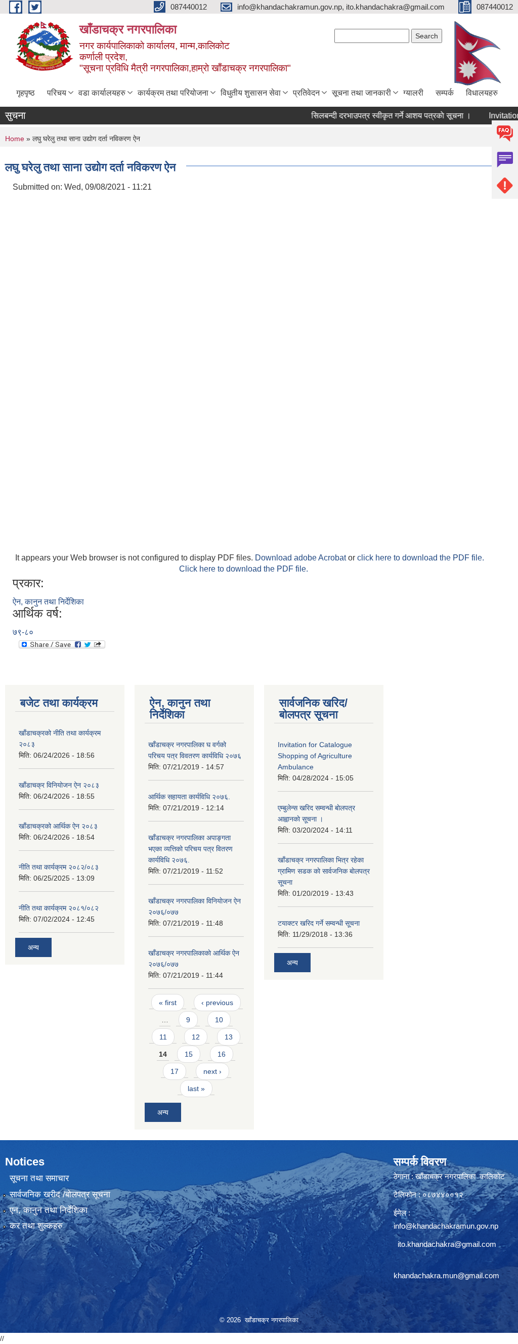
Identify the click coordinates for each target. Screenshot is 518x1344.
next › (212, 1071)
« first (168, 1003)
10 (219, 1020)
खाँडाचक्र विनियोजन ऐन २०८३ (59, 785)
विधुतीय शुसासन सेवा (251, 93)
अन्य (33, 947)
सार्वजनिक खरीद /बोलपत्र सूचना (60, 1194)
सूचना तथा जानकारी (361, 93)
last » (196, 1089)
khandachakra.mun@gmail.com (446, 1275)
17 (174, 1071)
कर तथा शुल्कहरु (36, 1226)
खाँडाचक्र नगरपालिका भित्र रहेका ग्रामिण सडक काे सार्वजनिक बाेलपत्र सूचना (324, 871)
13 (229, 1037)
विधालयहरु (482, 93)
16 (222, 1054)
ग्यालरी (413, 93)
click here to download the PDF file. (420, 557)
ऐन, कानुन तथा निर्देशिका (48, 601)
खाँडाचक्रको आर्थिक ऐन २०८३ (58, 826)
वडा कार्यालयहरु (101, 93)
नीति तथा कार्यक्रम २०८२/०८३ (59, 867)
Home (14, 139)
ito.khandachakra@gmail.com (447, 1244)
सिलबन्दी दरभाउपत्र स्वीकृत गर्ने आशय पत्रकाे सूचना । (376, 115)
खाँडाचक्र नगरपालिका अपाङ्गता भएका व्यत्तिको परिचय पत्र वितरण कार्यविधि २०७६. (190, 849)
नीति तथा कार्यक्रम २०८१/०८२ (59, 908)
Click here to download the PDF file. (243, 569)
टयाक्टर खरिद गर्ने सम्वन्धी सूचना (319, 923)
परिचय (56, 93)
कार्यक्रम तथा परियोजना (173, 93)
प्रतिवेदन (306, 93)
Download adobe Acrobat (301, 557)
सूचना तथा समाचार (39, 1178)
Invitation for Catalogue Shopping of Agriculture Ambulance (315, 756)
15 (189, 1054)
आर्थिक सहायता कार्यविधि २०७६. (189, 797)
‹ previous (217, 1003)
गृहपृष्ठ (25, 93)
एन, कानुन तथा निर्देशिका (49, 1210)
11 (163, 1037)
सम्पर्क (445, 93)
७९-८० (23, 632)
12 (196, 1037)
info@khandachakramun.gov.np (446, 1226)
